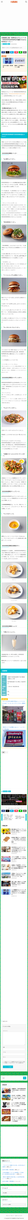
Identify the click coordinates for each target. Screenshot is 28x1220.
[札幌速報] (14, 2)
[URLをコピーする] (25, 52)
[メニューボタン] (2, 2)
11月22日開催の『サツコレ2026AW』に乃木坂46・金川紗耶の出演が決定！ (12, 1173)
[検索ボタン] (26, 2)
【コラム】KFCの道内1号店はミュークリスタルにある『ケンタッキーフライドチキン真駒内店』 (13, 703)
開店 (9, 44)
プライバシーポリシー (10, 1215)
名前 (4, 1047)
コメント (5, 1030)
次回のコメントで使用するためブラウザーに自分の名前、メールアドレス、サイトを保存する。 (15, 1062)
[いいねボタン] (3, 752)
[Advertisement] (14, 18)
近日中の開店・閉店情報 (8, 1169)
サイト (4, 1057)
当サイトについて (18, 1215)
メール (4, 1052)
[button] (3, 52)
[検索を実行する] (24, 1078)
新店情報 (5, 44)
